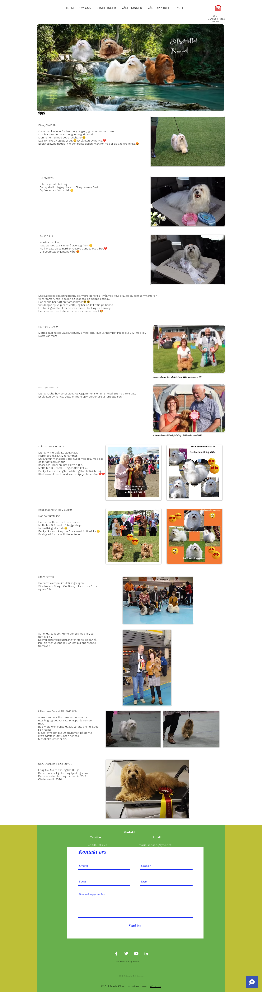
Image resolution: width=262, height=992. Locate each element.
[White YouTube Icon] (136, 953)
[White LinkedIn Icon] (146, 953)
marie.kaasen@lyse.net (155, 844)
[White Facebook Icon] (116, 953)
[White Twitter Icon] (126, 953)
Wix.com (155, 986)
